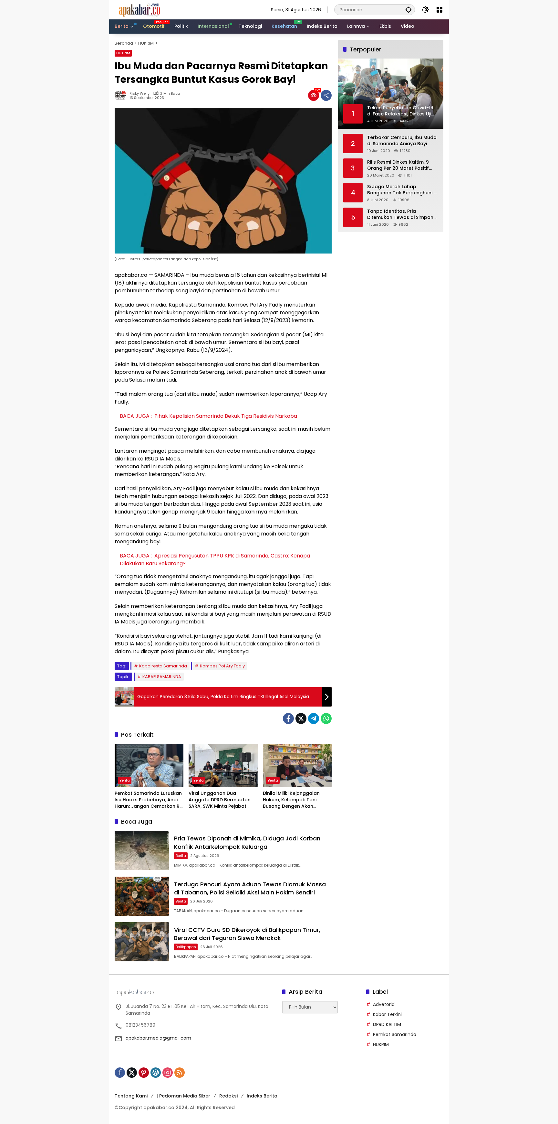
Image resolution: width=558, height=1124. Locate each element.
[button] (408, 9)
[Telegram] (313, 718)
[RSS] (179, 1072)
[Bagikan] (326, 95)
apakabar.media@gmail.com (158, 1038)
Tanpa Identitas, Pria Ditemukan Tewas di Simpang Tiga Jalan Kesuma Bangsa (402, 214)
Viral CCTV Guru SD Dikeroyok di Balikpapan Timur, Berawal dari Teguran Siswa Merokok (247, 934)
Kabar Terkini (387, 1014)
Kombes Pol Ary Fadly (222, 666)
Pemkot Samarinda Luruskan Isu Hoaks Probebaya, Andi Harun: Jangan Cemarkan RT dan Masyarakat (148, 799)
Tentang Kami (131, 1096)
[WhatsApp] (326, 718)
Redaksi (228, 1096)
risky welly (139, 93)
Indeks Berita (262, 1096)
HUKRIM (123, 53)
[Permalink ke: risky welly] (122, 95)
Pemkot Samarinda (394, 1034)
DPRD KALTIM (387, 1024)
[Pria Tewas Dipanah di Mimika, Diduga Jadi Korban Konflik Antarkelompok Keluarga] (142, 850)
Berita (124, 780)
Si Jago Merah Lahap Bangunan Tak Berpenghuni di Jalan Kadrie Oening (402, 190)
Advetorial (384, 1004)
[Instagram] (167, 1072)
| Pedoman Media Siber (183, 1096)
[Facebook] (288, 718)
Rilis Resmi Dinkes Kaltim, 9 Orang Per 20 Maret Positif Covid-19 (398, 165)
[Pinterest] (144, 1072)
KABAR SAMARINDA (161, 677)
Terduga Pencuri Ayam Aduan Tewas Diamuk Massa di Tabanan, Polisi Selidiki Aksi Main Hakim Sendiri (250, 888)
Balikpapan (186, 946)
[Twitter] (300, 718)
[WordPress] (155, 1072)
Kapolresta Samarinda (163, 666)
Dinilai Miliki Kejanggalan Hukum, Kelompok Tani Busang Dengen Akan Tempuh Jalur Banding (291, 799)
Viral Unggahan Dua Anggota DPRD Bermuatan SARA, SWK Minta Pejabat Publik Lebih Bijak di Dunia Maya (220, 799)
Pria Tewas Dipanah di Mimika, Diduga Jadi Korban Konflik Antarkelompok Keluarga (247, 842)
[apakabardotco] (139, 9)
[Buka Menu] (439, 10)
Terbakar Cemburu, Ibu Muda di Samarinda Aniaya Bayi (402, 141)
